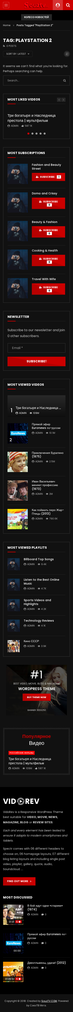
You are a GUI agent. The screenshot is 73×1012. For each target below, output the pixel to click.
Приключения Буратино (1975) (47, 455)
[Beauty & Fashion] (18, 231)
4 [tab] (41, 134)
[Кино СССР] (14, 646)
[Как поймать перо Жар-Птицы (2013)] (18, 519)
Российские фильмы (22, 752)
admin (14, 125)
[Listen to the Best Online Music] (14, 585)
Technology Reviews (39, 621)
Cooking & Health (45, 250)
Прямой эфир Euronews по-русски (46, 426)
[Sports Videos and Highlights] (14, 605)
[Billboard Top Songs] (14, 564)
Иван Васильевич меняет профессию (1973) (45, 485)
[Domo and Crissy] (18, 202)
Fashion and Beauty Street (46, 167)
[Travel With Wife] (18, 288)
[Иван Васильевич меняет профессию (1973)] (18, 490)
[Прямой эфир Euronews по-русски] (18, 433)
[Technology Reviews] (14, 626)
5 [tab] (45, 134)
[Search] (68, 5)
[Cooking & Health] (18, 260)
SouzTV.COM (49, 1001)
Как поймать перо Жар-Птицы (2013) (48, 512)
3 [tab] (36, 134)
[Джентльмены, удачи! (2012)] (13, 972)
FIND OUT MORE (18, 881)
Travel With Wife (44, 279)
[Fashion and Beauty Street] (18, 174)
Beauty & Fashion (44, 222)
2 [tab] (32, 134)
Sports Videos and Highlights (37, 602)
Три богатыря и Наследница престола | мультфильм (32, 118)
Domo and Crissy (44, 193)
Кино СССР (31, 641)
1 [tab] (28, 134)
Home (7, 25)
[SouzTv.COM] (36, 5)
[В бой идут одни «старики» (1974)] (13, 915)
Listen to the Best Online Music (41, 582)
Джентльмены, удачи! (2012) (46, 963)
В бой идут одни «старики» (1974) (45, 907)
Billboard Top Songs (39, 559)
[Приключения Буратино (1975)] (18, 462)
